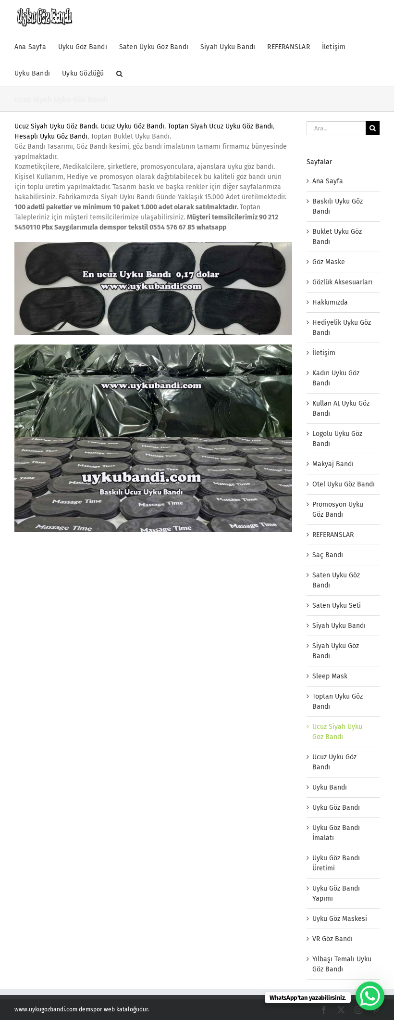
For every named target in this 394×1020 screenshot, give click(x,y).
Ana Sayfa (327, 181)
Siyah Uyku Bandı (339, 626)
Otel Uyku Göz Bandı (343, 484)
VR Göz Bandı (332, 939)
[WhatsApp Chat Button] (370, 996)
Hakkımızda (330, 302)
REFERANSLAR (333, 535)
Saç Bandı (327, 555)
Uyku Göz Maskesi (339, 919)
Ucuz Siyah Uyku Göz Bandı (55, 126)
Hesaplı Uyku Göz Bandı (50, 136)
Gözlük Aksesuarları (342, 282)
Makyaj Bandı (333, 464)
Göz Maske (328, 262)
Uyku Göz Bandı (336, 807)
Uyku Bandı (329, 787)
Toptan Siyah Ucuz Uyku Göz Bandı (220, 126)
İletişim (323, 353)
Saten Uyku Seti (336, 605)
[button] (119, 73)
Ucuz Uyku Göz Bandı (132, 126)
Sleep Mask (329, 676)
